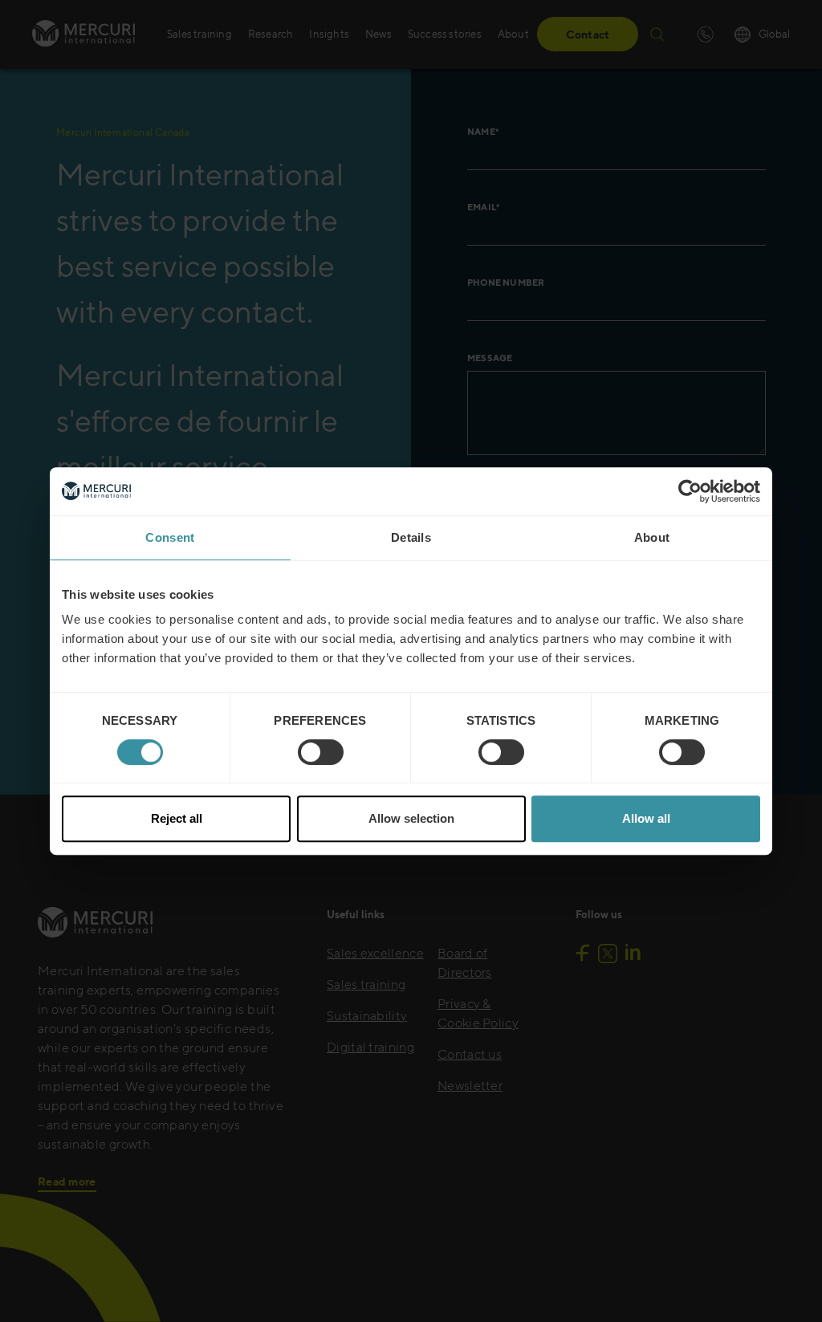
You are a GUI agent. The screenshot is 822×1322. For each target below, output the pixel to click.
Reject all (176, 818)
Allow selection (411, 818)
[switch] (321, 752)
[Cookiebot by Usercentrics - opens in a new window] (690, 491)
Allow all (646, 818)
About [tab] (652, 537)
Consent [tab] (169, 537)
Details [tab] (411, 537)
